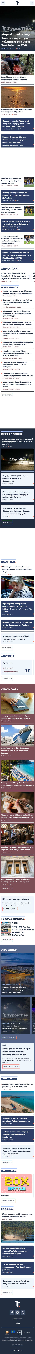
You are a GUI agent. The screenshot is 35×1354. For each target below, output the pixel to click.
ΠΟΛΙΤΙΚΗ (8, 562)
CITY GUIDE (9, 950)
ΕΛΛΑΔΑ (7, 1209)
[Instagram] (17, 1312)
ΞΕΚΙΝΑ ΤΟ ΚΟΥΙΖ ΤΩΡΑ (11, 1067)
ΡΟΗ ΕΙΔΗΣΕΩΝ (9, 287)
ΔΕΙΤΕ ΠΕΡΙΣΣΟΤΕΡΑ (8, 1037)
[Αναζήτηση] (32, 3)
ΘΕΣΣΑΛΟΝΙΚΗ (11, 434)
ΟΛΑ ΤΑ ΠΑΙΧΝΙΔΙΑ (8, 1201)
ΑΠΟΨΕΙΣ (7, 656)
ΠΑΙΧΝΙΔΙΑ (8, 1171)
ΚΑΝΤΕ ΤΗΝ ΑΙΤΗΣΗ (9, 909)
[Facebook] (12, 1312)
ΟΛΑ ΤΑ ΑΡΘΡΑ (7, 395)
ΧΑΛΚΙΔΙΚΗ (9, 1079)
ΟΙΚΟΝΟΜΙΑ (9, 689)
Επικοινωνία (17, 1319)
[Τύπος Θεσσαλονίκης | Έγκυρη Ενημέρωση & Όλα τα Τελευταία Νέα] (17, 3)
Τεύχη (17, 1323)
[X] (23, 1312)
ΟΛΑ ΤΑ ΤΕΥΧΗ (6, 940)
